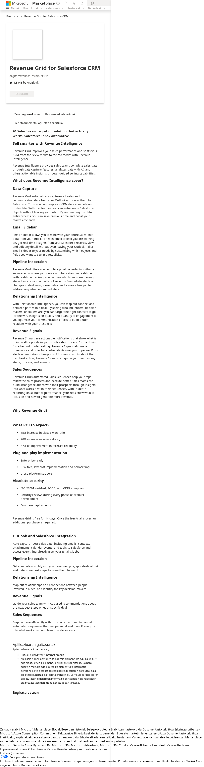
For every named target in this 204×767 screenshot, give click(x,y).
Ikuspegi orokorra (27, 114)
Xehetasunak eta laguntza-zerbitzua (39, 123)
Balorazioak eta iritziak (60, 114)
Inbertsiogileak (74, 749)
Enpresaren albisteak (13, 749)
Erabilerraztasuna (96, 749)
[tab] (28, 114)
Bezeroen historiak (73, 729)
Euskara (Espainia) (12, 753)
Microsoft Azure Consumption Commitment (29, 733)
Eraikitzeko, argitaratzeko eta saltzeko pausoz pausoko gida (39, 737)
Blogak (56, 729)
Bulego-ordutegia (98, 729)
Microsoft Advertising (85, 745)
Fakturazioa (65, 733)
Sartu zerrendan (105, 733)
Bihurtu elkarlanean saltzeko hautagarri (105, 737)
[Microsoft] (17, 3)
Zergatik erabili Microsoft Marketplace (25, 729)
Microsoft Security (12, 745)
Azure (28, 745)
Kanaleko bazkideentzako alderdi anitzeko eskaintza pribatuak (86, 741)
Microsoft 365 (61, 745)
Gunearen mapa (71, 761)
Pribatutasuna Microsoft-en (46, 749)
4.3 (16, 82)
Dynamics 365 (42, 745)
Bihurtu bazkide (84, 733)
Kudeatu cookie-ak (33, 765)
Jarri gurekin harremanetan (99, 761)
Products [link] (12, 16)
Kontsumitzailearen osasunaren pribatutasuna (30, 761)
